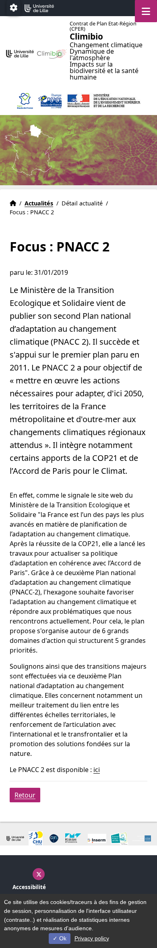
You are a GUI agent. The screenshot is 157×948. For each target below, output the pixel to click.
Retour (24, 795)
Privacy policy (91, 938)
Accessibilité (29, 887)
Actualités (39, 203)
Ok (62, 938)
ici (96, 769)
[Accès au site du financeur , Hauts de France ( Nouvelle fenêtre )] (25, 101)
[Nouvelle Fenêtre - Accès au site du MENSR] (103, 101)
